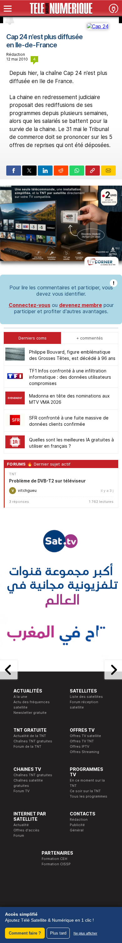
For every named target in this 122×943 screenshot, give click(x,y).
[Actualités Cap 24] (98, 26)
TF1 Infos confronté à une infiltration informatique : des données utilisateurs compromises (70, 377)
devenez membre (80, 305)
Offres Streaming (84, 752)
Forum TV (21, 791)
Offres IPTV (79, 746)
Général (77, 830)
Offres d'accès (26, 830)
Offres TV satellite (85, 736)
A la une (20, 696)
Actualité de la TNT (29, 736)
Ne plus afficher (85, 933)
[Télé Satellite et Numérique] (61, 8)
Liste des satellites (86, 696)
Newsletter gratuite (30, 712)
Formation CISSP (56, 864)
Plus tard (58, 933)
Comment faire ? (25, 933)
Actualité (21, 825)
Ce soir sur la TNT (85, 791)
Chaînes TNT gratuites (32, 741)
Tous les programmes (88, 796)
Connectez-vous (29, 305)
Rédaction (79, 819)
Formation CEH (54, 858)
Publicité (77, 825)
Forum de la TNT (27, 746)
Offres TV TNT (82, 741)
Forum (18, 835)
